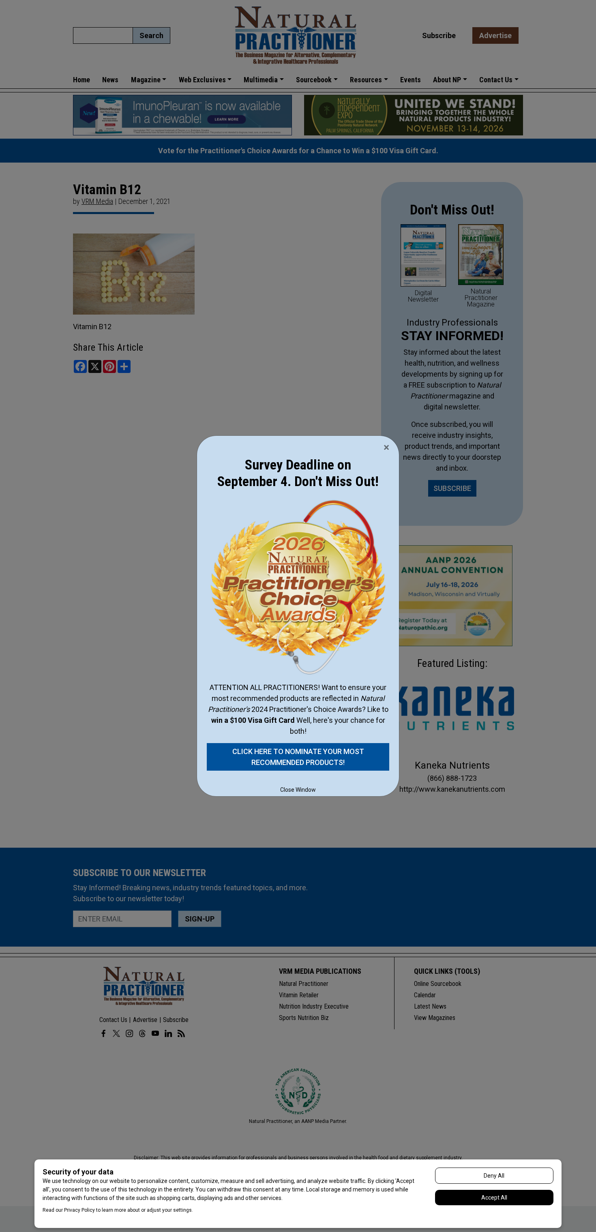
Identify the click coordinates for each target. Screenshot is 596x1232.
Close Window (298, 789)
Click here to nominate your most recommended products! (298, 757)
